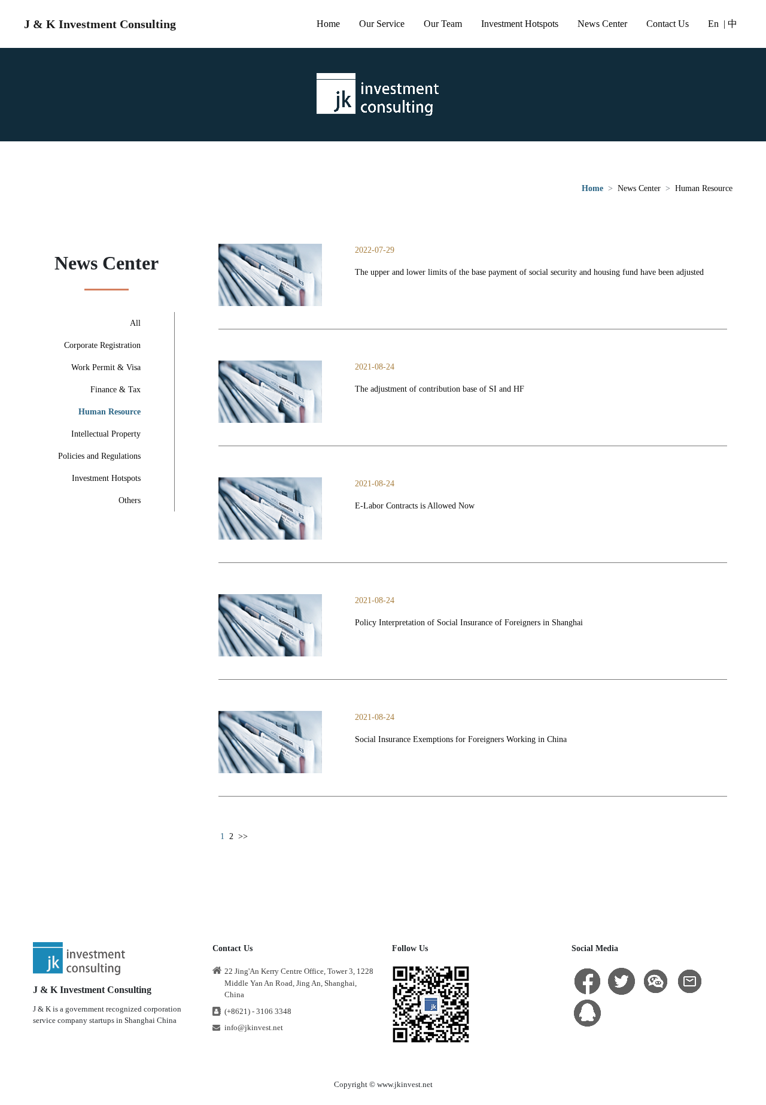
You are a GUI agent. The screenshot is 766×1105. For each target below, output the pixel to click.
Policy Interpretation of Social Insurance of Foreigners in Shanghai (469, 622)
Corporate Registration (102, 345)
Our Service (382, 24)
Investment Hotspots (519, 24)
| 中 (730, 24)
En (713, 24)
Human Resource (703, 188)
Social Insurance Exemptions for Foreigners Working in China (461, 739)
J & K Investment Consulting (100, 24)
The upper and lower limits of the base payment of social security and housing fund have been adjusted (529, 272)
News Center (602, 24)
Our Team (443, 24)
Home (328, 24)
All (135, 323)
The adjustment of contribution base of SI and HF (439, 389)
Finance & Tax (115, 389)
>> (243, 836)
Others (129, 500)
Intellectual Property (106, 433)
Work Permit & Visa (106, 367)
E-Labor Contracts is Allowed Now (415, 505)
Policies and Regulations (99, 456)
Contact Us (667, 24)
